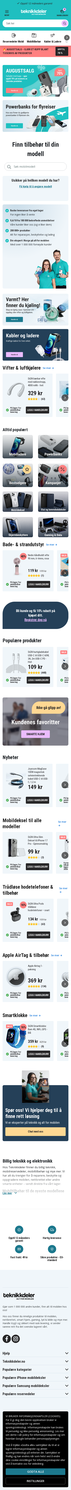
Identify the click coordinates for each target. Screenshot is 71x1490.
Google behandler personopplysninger (37, 1438)
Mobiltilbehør (34, 41)
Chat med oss (35, 1131)
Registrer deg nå (35, 620)
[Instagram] (16, 1338)
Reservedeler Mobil (13, 41)
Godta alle (35, 1472)
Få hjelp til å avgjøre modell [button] (35, 186)
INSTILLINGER (35, 1481)
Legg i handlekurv (37, 410)
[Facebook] (7, 1338)
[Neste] (67, 37)
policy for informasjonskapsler (40, 1434)
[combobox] (35, 23)
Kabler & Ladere (52, 41)
